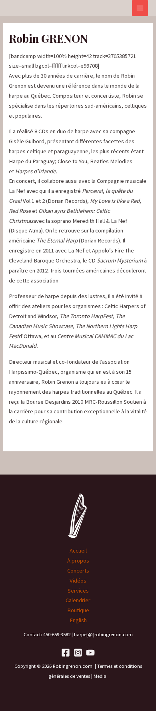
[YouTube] (90, 652)
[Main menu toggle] (140, 8)
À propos (78, 560)
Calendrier (78, 600)
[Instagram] (78, 652)
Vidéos (78, 580)
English (78, 620)
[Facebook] (65, 652)
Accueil (78, 550)
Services (78, 590)
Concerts (78, 570)
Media (101, 676)
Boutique (78, 610)
